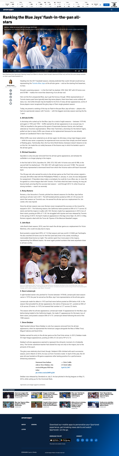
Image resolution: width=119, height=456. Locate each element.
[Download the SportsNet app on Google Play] (65, 440)
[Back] (3, 5)
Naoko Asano (10, 85)
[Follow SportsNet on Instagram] (91, 440)
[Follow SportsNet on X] (78, 440)
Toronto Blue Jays (38, 83)
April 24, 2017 (65, 367)
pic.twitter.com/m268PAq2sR (45, 372)
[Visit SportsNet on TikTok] (96, 440)
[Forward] (100, 5)
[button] (111, 10)
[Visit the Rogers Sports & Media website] (29, 452)
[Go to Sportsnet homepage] (8, 10)
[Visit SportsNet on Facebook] (87, 440)
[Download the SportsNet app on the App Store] (54, 440)
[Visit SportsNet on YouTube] (82, 440)
